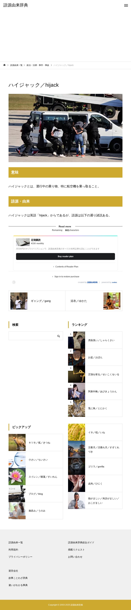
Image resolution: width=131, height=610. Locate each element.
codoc (114, 282)
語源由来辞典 (92, 282)
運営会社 (13, 570)
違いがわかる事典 (18, 585)
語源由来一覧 (16, 542)
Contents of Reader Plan (66, 267)
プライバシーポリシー (20, 556)
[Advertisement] (65, 36)
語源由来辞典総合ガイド (81, 542)
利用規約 (13, 549)
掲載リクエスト (76, 549)
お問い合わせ (75, 556)
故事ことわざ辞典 (18, 578)
